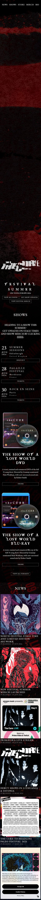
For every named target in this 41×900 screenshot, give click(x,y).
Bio (37, 5)
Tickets (20, 400)
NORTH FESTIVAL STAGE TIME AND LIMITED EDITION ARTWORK (19, 639)
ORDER (21, 484)
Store (21, 5)
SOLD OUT (21, 360)
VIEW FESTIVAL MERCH (20, 301)
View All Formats (21, 574)
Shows (12, 5)
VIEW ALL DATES (10, 297)
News (5, 5)
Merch (30, 5)
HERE (20, 337)
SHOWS (20, 315)
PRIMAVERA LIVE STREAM (17, 740)
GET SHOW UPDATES (29, 297)
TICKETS (20, 381)
